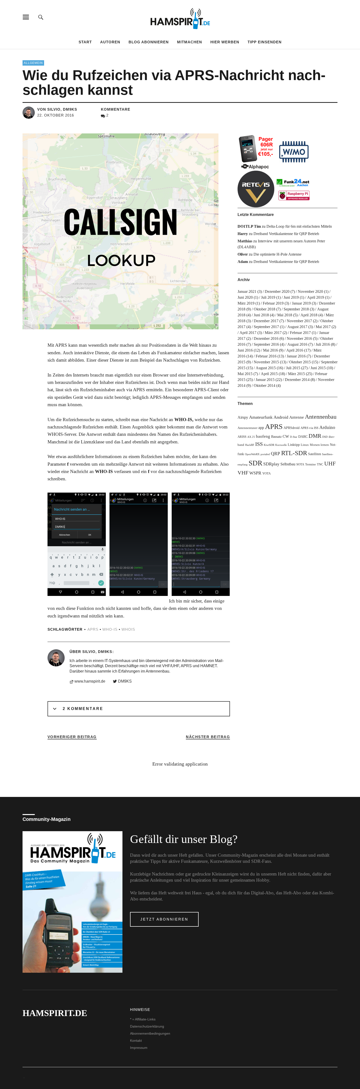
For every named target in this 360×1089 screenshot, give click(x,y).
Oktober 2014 (264, 385)
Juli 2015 (293, 368)
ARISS (242, 436)
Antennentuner (247, 428)
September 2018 (296, 309)
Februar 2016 (266, 356)
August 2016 (297, 344)
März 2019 (246, 303)
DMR (315, 436)
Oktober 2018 (264, 309)
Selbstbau (287, 464)
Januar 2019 (301, 303)
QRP (275, 453)
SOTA (300, 464)
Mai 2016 (270, 350)
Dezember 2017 (266, 321)
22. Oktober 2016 (55, 115)
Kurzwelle (281, 445)
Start (85, 42)
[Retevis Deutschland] (256, 189)
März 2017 (273, 333)
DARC (303, 436)
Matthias (245, 241)
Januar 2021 (247, 291)
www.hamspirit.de (89, 681)
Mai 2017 (323, 327)
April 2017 (248, 333)
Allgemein (33, 63)
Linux (305, 445)
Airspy (243, 417)
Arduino (327, 427)
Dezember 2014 (297, 380)
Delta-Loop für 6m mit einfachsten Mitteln (299, 226)
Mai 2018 (284, 315)
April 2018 (308, 315)
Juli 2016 (323, 344)
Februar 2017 (300, 333)
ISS (259, 444)
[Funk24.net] (294, 189)
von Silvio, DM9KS (57, 109)
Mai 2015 (245, 374)
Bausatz (276, 436)
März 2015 (296, 374)
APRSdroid (292, 428)
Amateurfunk (261, 417)
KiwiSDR (269, 445)
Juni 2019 (291, 297)
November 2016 (299, 338)
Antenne (296, 417)
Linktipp (294, 445)
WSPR (255, 473)
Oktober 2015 (300, 362)
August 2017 (297, 327)
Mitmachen (189, 42)
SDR (255, 463)
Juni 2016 (245, 350)
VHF (243, 473)
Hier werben (224, 42)
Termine (310, 464)
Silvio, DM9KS (97, 652)
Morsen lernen (319, 445)
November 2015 (266, 362)
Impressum (138, 1048)
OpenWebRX (252, 454)
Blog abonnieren (149, 42)
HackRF (249, 445)
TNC (320, 464)
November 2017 (299, 321)
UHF (330, 463)
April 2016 (294, 350)
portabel (265, 454)
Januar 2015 (265, 380)
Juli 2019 (268, 297)
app (261, 428)
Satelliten (314, 454)
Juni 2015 (318, 368)
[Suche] (40, 17)
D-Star (293, 437)
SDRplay (271, 464)
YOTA (266, 473)
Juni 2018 (261, 315)
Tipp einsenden (265, 42)
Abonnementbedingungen (150, 1033)
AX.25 (251, 437)
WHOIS (128, 629)
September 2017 (266, 327)
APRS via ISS (309, 428)
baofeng (263, 436)
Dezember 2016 (266, 338)
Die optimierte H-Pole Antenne (277, 254)
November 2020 (310, 291)
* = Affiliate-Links (143, 1019)
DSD (325, 437)
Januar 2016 (296, 356)
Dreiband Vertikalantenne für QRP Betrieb (286, 234)
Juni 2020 (245, 297)
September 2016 (266, 344)
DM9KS (125, 681)
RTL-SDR (294, 453)
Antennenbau (320, 417)
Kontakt (136, 1040)
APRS (92, 629)
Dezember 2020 (277, 291)
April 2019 (315, 297)
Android (281, 417)
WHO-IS (110, 629)
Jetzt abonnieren (164, 919)
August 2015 (266, 368)
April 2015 (269, 374)
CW (286, 436)
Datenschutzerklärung (147, 1026)
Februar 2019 (273, 303)
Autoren (110, 42)
